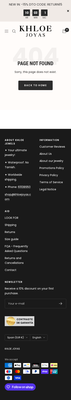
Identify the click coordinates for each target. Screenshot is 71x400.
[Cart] (64, 31)
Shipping (10, 225)
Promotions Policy (51, 168)
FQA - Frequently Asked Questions (16, 248)
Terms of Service (51, 182)
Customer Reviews (52, 147)
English (37, 337)
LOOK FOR (11, 218)
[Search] (14, 31)
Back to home (35, 85)
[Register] (60, 303)
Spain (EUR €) (15, 337)
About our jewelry (51, 161)
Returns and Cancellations (14, 260)
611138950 (24, 187)
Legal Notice (47, 189)
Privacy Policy (48, 175)
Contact (10, 270)
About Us (45, 154)
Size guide (12, 239)
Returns (10, 232)
